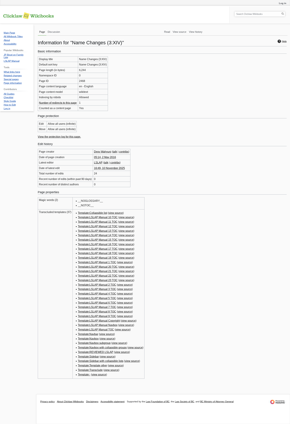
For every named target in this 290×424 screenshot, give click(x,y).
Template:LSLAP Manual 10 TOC (98, 217)
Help (284, 41)
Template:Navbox (88, 338)
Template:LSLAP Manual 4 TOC (97, 293)
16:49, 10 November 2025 (109, 168)
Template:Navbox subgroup (94, 343)
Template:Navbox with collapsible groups (102, 347)
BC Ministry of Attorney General (217, 401)
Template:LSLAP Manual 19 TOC (98, 257)
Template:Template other (92, 365)
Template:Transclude (90, 370)
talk (115, 151)
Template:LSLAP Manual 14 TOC (98, 235)
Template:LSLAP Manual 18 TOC (98, 253)
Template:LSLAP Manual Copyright (99, 320)
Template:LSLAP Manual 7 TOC (97, 307)
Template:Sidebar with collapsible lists (100, 361)
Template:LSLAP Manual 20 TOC (98, 266)
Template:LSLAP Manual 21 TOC (98, 271)
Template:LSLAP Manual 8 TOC (97, 311)
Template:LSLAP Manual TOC (96, 329)
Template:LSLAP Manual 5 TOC (97, 298)
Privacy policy (47, 401)
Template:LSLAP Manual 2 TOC (97, 284)
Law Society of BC (184, 401)
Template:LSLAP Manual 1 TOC (97, 262)
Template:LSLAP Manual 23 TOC (98, 280)
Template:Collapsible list (92, 212)
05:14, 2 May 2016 (105, 157)
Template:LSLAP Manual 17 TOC (98, 248)
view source (116, 212)
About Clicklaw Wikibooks (70, 401)
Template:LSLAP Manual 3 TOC (97, 289)
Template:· (84, 374)
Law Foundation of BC (158, 401)
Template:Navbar (88, 334)
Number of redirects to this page (58, 102)
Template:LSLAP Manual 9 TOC (97, 316)
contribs (123, 151)
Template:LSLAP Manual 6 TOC (97, 302)
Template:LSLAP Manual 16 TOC (98, 244)
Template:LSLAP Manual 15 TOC (98, 239)
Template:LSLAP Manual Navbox (97, 325)
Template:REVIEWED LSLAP (95, 352)
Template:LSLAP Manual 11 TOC (97, 221)
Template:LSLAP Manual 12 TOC (98, 226)
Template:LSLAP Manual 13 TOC (98, 230)
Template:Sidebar (88, 356)
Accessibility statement (113, 401)
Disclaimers (92, 401)
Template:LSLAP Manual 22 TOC (98, 275)
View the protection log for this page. (59, 136)
